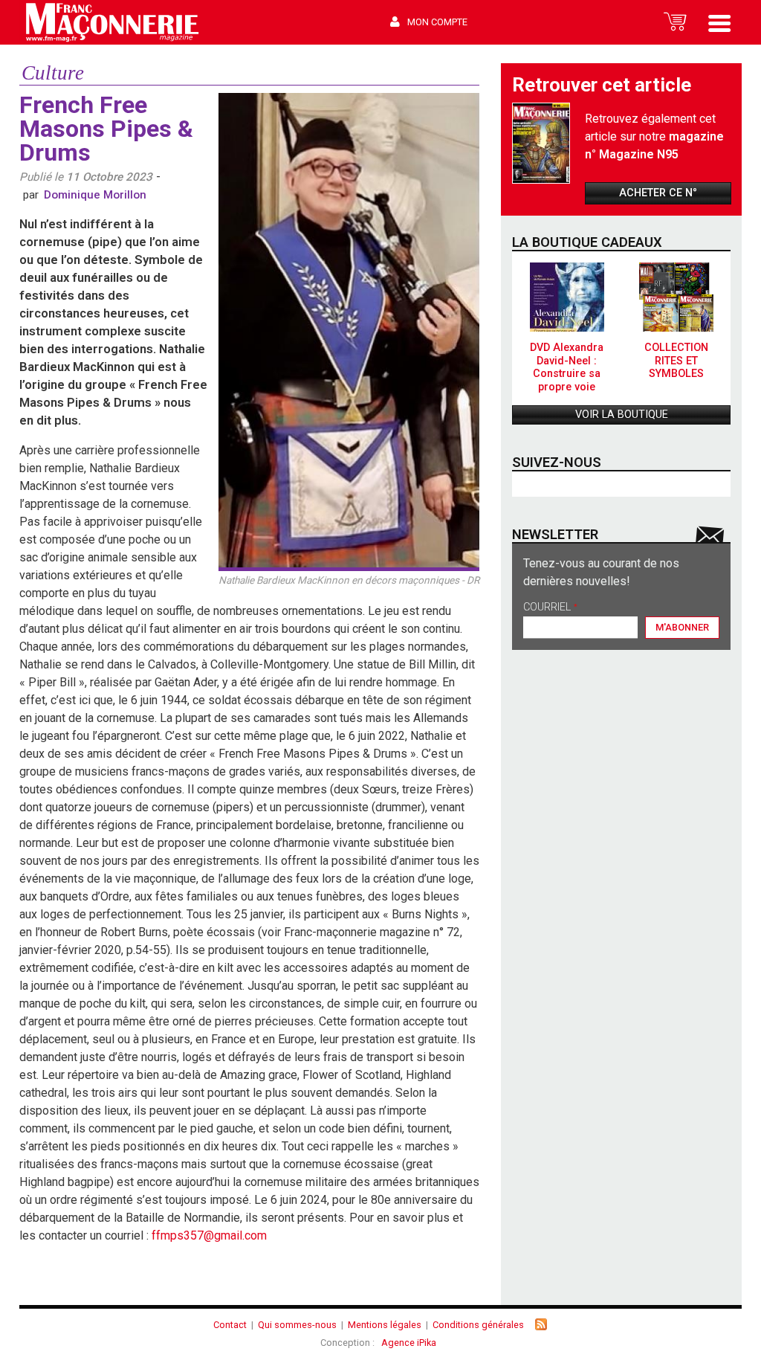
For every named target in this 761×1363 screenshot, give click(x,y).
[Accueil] (111, 22)
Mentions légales (384, 1324)
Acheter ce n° (658, 193)
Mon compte (437, 22)
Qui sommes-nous (297, 1324)
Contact (230, 1324)
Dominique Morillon (95, 195)
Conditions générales (478, 1324)
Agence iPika (408, 1342)
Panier (674, 22)
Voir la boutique (621, 414)
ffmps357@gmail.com (209, 1235)
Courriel (550, 607)
